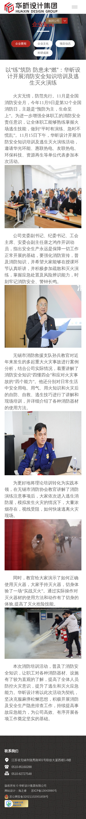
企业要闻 (20, 43)
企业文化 (43, 43)
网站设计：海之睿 (16, 790)
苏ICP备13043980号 (44, 790)
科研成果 (43, 52)
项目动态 (65, 43)
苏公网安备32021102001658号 (28, 796)
